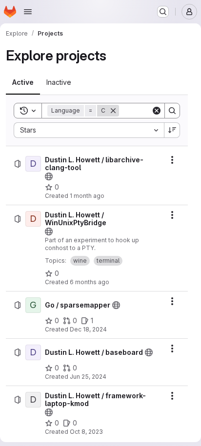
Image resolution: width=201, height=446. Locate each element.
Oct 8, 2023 (86, 431)
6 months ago (89, 282)
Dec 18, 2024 (88, 329)
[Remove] (113, 110)
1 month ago (87, 195)
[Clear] (156, 110)
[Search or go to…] (163, 12)
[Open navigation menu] (28, 11)
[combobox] (89, 130)
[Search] (172, 110)
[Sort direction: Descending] (172, 130)
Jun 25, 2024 (88, 376)
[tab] (23, 82)
